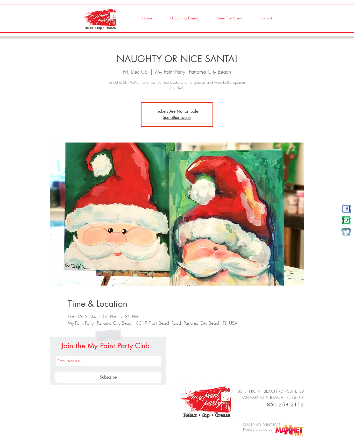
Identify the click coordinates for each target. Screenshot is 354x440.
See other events (177, 117)
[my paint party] (346, 208)
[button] (224, 18)
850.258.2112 (285, 404)
